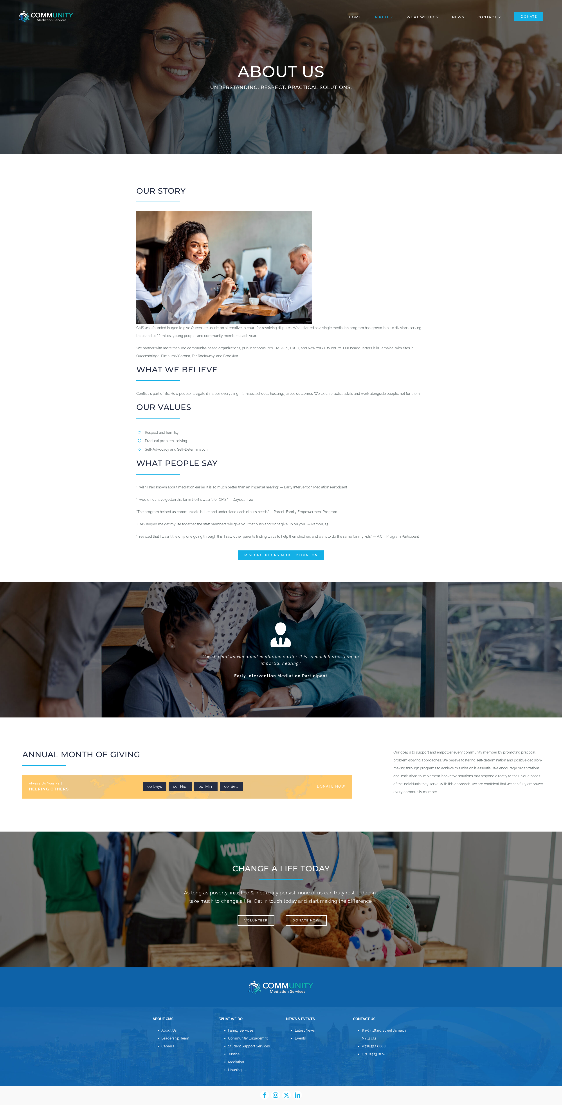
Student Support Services (249, 1040)
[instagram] (275, 1088)
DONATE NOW (331, 780)
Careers (167, 1040)
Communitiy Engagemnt (248, 1032)
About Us (169, 1024)
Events (300, 1032)
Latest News (305, 1024)
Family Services (240, 1024)
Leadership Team (175, 1032)
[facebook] (264, 1088)
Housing (235, 1063)
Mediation (236, 1055)
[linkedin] (297, 1088)
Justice (234, 1047)
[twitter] (286, 1088)
